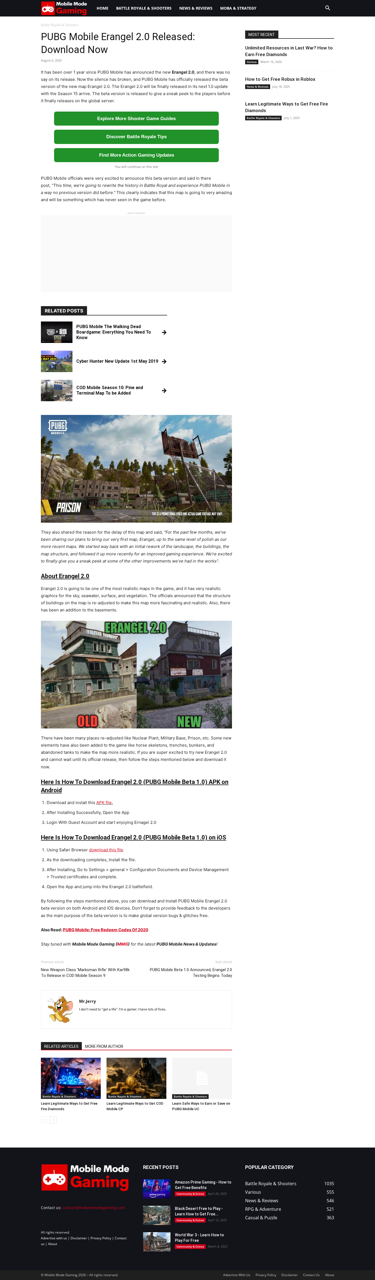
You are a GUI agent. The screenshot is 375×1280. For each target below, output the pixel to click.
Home (102, 8)
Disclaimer (79, 1237)
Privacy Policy (101, 1237)
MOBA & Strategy (238, 8)
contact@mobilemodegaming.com (94, 1207)
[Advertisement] (136, 253)
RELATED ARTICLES (61, 1046)
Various (252, 62)
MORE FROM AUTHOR (104, 1046)
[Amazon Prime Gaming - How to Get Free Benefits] (156, 1189)
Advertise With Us (236, 1275)
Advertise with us (54, 1237)
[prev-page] (44, 1119)
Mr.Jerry (87, 1001)
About (52, 1243)
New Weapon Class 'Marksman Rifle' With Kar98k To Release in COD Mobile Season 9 (85, 972)
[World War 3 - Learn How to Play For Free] (156, 1241)
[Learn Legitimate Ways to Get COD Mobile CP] (136, 1078)
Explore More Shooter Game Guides (136, 118)
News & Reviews (195, 8)
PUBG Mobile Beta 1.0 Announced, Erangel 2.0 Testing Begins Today (191, 972)
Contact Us (311, 1275)
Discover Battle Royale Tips (136, 136)
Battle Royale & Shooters (144, 8)
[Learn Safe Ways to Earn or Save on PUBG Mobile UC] (202, 1078)
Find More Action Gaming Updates (136, 155)
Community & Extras (190, 1194)
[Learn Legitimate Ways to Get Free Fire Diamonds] (71, 1078)
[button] (327, 8)
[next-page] (53, 1119)
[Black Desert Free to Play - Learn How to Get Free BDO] (156, 1215)
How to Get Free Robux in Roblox (280, 79)
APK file (104, 802)
